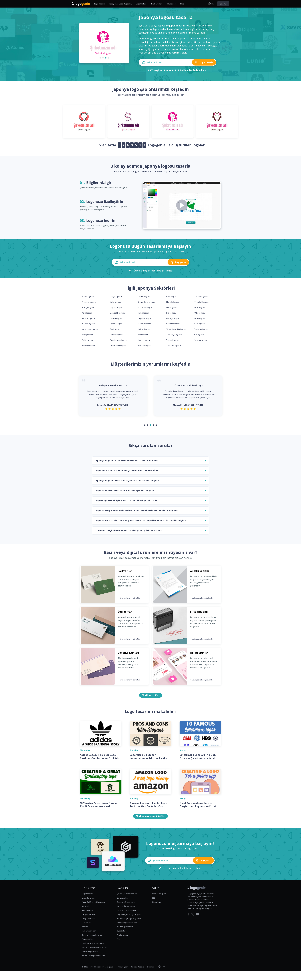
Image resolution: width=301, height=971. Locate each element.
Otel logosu (171, 307)
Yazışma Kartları (88, 914)
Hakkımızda (171, 4)
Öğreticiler (121, 931)
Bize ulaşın (156, 902)
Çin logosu (199, 334)
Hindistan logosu (145, 307)
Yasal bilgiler (123, 967)
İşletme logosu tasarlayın (127, 922)
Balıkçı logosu (88, 340)
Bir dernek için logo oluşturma (129, 918)
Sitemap (150, 967)
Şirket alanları (122, 898)
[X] (192, 914)
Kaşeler (85, 926)
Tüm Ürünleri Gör (89, 931)
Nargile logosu (172, 302)
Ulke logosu (199, 313)
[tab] (100, 58)
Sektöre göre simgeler (126, 902)
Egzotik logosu (116, 323)
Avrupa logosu (88, 318)
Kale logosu (143, 334)
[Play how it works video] (182, 205)
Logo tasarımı (87, 894)
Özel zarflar (86, 922)
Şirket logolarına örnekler (127, 894)
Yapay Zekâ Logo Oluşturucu (120, 4)
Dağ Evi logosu (116, 307)
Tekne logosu (172, 340)
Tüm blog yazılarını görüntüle (149, 816)
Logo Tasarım (99, 4)
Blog (182, 4)
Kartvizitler (86, 906)
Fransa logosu (116, 334)
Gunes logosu (144, 296)
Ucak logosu (199, 307)
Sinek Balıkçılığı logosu (176, 329)
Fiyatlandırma (122, 935)
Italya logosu (143, 313)
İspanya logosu (144, 323)
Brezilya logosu (88, 345)
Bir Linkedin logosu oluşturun (93, 955)
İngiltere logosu (145, 318)
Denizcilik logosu (117, 313)
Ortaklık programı (159, 894)
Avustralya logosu (90, 329)
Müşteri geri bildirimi (125, 926)
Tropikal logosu (201, 302)
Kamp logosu (144, 340)
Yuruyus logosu (201, 329)
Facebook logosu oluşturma (93, 943)
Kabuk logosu (144, 329)
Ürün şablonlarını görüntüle (129, 598)
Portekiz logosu (173, 323)
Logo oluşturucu (88, 898)
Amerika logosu (89, 302)
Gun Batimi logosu (118, 345)
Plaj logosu (171, 313)
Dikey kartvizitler (88, 918)
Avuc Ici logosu (88, 323)
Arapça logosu (88, 307)
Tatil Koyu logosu (174, 334)
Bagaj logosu (87, 334)
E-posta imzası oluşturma (92, 935)
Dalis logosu (115, 302)
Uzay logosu (199, 318)
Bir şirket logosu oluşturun (127, 910)
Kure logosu (171, 296)
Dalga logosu (116, 296)
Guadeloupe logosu (118, 340)
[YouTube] (197, 914)
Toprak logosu (201, 296)
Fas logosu (114, 329)
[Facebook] (188, 914)
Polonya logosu (173, 318)
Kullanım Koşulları (137, 967)
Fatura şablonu (87, 939)
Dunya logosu (116, 318)
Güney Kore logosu (146, 302)
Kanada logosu (144, 345)
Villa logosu (199, 323)
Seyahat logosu (201, 340)
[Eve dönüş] (81, 4)
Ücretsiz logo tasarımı (126, 906)
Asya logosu (87, 313)
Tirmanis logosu (173, 345)
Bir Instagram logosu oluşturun (94, 947)
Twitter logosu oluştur (91, 951)
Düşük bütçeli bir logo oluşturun (129, 914)
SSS (153, 898)
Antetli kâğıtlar (87, 910)
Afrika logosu (88, 296)
